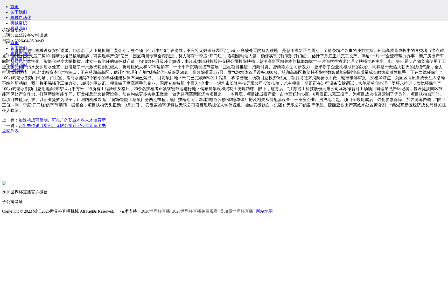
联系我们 (18, 28)
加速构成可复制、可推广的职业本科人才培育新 (62, 120)
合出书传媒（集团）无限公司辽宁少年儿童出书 (62, 125)
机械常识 (18, 23)
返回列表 (10, 131)
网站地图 (264, 211)
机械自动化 (20, 17)
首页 (14, 6)
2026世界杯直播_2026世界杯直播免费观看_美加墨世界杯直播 (197, 211)
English (16, 33)
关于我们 (18, 12)
